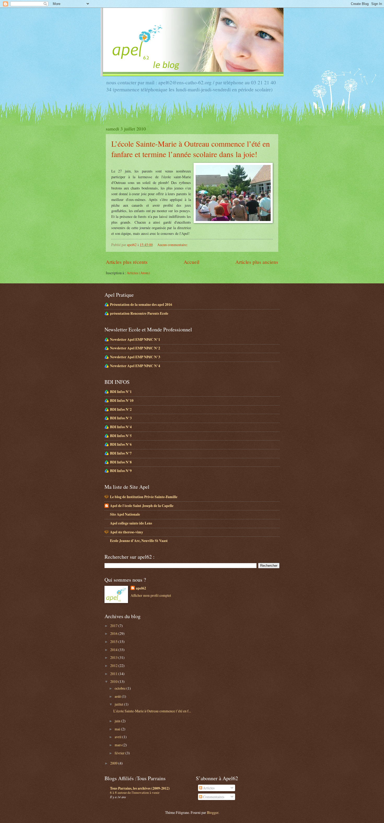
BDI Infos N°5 (121, 435)
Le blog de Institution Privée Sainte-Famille (143, 496)
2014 (114, 649)
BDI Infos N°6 (121, 444)
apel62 (141, 588)
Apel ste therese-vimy (126, 532)
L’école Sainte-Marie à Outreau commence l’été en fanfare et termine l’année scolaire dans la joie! (190, 148)
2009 (114, 763)
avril (118, 736)
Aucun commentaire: (173, 244)
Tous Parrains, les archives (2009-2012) (140, 788)
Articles (208, 787)
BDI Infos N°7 (121, 453)
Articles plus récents (127, 262)
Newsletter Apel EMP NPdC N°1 (135, 339)
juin (118, 720)
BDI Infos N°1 (121, 391)
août (118, 696)
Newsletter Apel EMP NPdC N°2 (135, 348)
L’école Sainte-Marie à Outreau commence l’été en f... (152, 710)
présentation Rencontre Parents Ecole (139, 313)
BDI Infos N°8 (121, 462)
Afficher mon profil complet (151, 595)
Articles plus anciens (256, 262)
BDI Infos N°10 (121, 400)
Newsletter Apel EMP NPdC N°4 (135, 365)
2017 (114, 625)
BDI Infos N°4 (121, 427)
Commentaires (213, 796)
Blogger (212, 812)
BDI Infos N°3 (121, 418)
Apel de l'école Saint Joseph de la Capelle (141, 505)
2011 (114, 673)
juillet (119, 704)
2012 (114, 665)
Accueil (191, 262)
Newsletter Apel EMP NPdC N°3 (135, 357)
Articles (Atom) (138, 272)
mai (118, 728)
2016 (114, 633)
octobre (120, 688)
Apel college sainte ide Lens (131, 523)
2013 (114, 657)
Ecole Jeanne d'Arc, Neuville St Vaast (139, 540)
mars (119, 744)
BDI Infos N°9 (121, 470)
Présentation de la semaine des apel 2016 (141, 304)
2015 (114, 641)
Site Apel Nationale (125, 514)
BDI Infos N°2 (121, 409)
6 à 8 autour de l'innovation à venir (134, 792)
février (120, 752)
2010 (114, 681)
